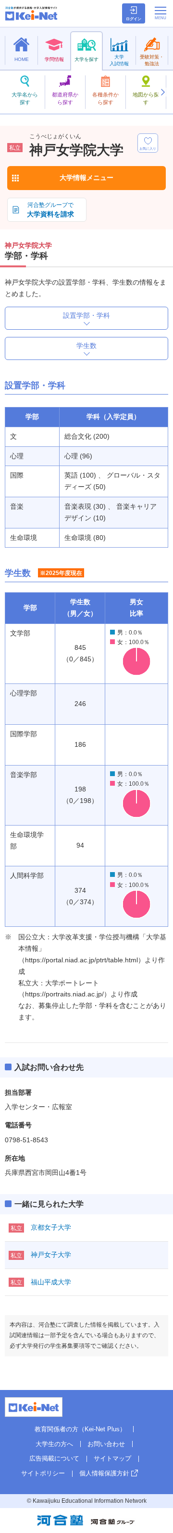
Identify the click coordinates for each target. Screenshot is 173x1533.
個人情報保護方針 (104, 1473)
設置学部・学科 (86, 315)
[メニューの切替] (160, 13)
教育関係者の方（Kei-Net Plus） (80, 1429)
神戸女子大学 (51, 1254)
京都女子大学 (51, 1227)
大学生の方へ (54, 1444)
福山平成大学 (51, 1282)
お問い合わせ (106, 1444)
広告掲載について (54, 1458)
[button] (162, 92)
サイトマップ (112, 1458)
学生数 (86, 345)
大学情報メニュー (86, 177)
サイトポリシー (43, 1473)
